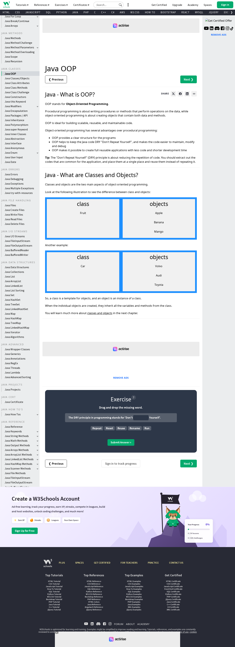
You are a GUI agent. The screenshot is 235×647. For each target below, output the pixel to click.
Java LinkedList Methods (19, 459)
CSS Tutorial (54, 583)
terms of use (183, 631)
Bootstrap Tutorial (54, 599)
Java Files (10, 205)
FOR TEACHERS (129, 562)
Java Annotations (15, 358)
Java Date (10, 162)
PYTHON (61, 12)
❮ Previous (56, 79)
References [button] (41, 5)
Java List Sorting (14, 290)
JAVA (75, 12)
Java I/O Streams (15, 236)
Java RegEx (11, 363)
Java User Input (14, 157)
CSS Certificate (173, 583)
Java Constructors (15, 97)
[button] (120, 5)
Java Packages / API (16, 115)
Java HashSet (12, 299)
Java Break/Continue (17, 21)
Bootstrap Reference (94, 596)
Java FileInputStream (17, 241)
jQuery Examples (134, 609)
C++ (103, 12)
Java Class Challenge (17, 92)
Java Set (9, 295)
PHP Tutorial (54, 602)
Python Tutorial (54, 594)
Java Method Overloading (20, 52)
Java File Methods (15, 473)
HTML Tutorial (54, 581)
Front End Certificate (173, 589)
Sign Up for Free (25, 531)
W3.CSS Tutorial (54, 596)
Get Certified (159, 5)
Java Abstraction (15, 138)
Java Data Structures (17, 267)
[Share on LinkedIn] (187, 94)
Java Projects (12, 389)
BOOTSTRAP (168, 12)
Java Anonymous (14, 148)
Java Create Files (14, 210)
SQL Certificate (173, 591)
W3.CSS (135, 12)
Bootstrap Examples (134, 599)
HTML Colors (93, 602)
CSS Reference (93, 583)
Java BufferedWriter (16, 254)
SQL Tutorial (54, 591)
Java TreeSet (12, 304)
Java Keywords (13, 431)
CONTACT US (176, 562)
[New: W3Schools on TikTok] (231, 29)
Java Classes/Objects (17, 78)
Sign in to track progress (121, 464)
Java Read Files (13, 219)
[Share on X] (173, 94)
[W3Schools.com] (48, 564)
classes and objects (99, 313)
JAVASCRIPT (33, 12)
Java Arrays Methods (17, 450)
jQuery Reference (94, 609)
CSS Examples (134, 583)
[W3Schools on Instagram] (227, 29)
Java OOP (10, 73)
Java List (10, 276)
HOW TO (150, 12)
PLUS (62, 562)
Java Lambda (12, 372)
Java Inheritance (14, 120)
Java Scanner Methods (18, 468)
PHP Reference (93, 599)
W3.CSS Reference (94, 594)
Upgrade (177, 5)
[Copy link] (194, 94)
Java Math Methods (16, 440)
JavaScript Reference (93, 586)
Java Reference (14, 426)
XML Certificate (173, 609)
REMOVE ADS (121, 377)
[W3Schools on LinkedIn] (211, 29)
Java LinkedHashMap (17, 327)
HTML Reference (94, 581)
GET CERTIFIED (102, 562)
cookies (193, 631)
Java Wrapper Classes (17, 349)
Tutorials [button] (21, 5)
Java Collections (14, 272)
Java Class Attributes (17, 83)
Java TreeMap (13, 323)
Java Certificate (14, 402)
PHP (86, 12)
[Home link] (6, 4)
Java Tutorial (54, 604)
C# (112, 12)
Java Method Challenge (18, 42)
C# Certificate (173, 607)
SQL (48, 12)
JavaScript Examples (134, 586)
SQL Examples (134, 591)
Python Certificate (173, 594)
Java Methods (13, 38)
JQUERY (213, 12)
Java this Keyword (15, 101)
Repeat (97, 428)
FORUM (118, 624)
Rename (135, 428)
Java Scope (11, 56)
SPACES (79, 562)
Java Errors (11, 174)
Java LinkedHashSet (16, 309)
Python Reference (94, 591)
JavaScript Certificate (173, 586)
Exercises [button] (60, 5)
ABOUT (130, 624)
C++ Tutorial (54, 607)
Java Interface (13, 143)
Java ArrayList (13, 281)
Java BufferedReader (17, 250)
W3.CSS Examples (134, 596)
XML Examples (134, 607)
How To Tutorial (54, 589)
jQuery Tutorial (54, 609)
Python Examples (134, 594)
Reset (109, 428)
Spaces (208, 5)
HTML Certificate (173, 581)
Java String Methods (17, 436)
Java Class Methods (16, 87)
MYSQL (199, 12)
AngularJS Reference (94, 607)
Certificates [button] (80, 5)
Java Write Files (14, 214)
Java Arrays (11, 25)
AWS (122, 12)
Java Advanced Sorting (18, 377)
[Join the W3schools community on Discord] (217, 29)
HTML (6, 12)
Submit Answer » (121, 442)
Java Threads (12, 368)
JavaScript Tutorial (54, 586)
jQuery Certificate (173, 599)
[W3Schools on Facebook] (222, 29)
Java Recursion (13, 61)
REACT (185, 12)
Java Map (10, 313)
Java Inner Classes (15, 134)
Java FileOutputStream (18, 245)
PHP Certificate (173, 596)
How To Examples (134, 589)
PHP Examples (134, 602)
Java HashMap (13, 318)
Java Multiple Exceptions (19, 188)
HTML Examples (134, 581)
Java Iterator (12, 332)
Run (147, 428)
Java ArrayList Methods (18, 454)
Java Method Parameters (19, 47)
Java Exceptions (14, 183)
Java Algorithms (14, 337)
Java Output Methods (17, 445)
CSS (17, 12)
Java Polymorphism (16, 124)
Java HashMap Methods (18, 464)
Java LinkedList (14, 285)
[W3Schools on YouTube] (206, 29)
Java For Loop (13, 16)
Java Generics (13, 354)
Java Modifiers (13, 106)
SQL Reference (93, 589)
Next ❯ (188, 79)
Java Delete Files (14, 224)
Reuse (121, 428)
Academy (193, 5)
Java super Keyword (16, 129)
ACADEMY (143, 624)
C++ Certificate (173, 604)
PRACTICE (153, 562)
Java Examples (133, 604)
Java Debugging (14, 179)
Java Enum (11, 152)
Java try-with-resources (19, 193)
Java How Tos (13, 414)
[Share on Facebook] (180, 94)
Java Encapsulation (16, 111)
